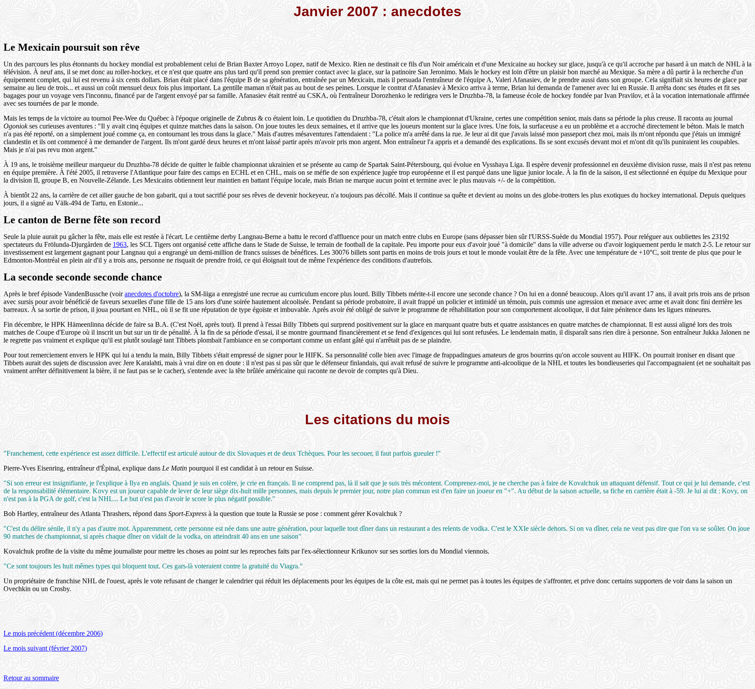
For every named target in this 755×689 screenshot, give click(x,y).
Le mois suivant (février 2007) (45, 648)
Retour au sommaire (31, 678)
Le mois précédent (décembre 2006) (53, 633)
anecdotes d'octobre (152, 294)
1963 (120, 244)
